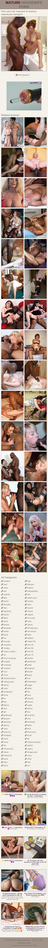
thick (29, 729)
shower (30, 702)
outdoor (30, 638)
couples (6, 662)
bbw (5, 598)
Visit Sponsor (23, 75)
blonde (6, 625)
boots (5, 635)
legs (29, 581)
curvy (5, 675)
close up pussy (9, 658)
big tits (6, 615)
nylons (30, 625)
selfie (29, 688)
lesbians (30, 584)
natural (30, 611)
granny (6, 725)
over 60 (30, 652)
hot (4, 745)
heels (5, 739)
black (5, 621)
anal (5, 584)
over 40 (30, 645)
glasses (6, 719)
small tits (30, 715)
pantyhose (31, 662)
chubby (6, 648)
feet (5, 702)
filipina (6, 705)
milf (28, 594)
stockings (31, 722)
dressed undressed (11, 678)
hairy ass (7, 732)
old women (31, 631)
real (28, 678)
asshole (6, 594)
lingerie (30, 588)
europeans (7, 692)
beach (6, 601)
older (29, 635)
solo (29, 719)
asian (5, 588)
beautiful (7, 605)
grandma (7, 722)
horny (5, 742)
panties (30, 658)
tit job (29, 735)
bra (4, 638)
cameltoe (7, 645)
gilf (4, 712)
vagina (30, 749)
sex (28, 692)
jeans (5, 759)
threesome (31, 732)
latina (5, 766)
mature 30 (31, 641)
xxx (28, 766)
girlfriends (7, 715)
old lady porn (32, 628)
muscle (30, 608)
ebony (6, 685)
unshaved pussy (34, 742)
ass (4, 591)
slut (28, 712)
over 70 (30, 655)
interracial (7, 755)
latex (5, 762)
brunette (6, 641)
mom (29, 605)
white (29, 759)
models (30, 601)
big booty (7, 611)
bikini (5, 618)
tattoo (29, 725)
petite (29, 665)
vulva (29, 755)
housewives (8, 749)
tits (28, 739)
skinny (30, 709)
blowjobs (7, 628)
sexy (29, 695)
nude (29, 621)
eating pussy (8, 682)
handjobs (7, 735)
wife (29, 762)
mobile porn (32, 598)
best (5, 608)
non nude (31, 618)
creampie (7, 665)
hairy (5, 729)
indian (6, 752)
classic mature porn (11, 652)
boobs (6, 631)
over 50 (30, 648)
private (30, 672)
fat (4, 698)
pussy (29, 675)
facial (5, 695)
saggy (29, 685)
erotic (5, 688)
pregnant (30, 668)
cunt (5, 672)
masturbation (32, 591)
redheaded (31, 682)
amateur (6, 581)
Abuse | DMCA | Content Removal (17, 940)
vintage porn (32, 752)
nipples (30, 615)
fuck (5, 709)
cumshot (6, 668)
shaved (30, 698)
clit (4, 655)
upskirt (30, 745)
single (29, 705)
